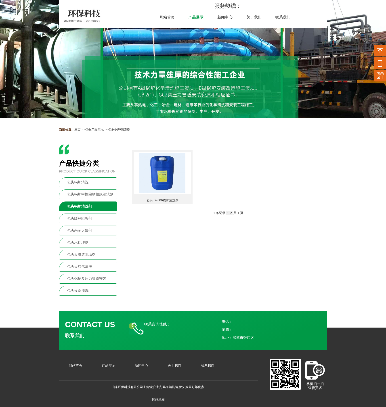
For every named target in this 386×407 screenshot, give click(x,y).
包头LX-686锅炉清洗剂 (162, 200)
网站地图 (158, 399)
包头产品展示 (94, 129)
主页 (77, 129)
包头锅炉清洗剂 (119, 129)
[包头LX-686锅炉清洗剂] (162, 173)
